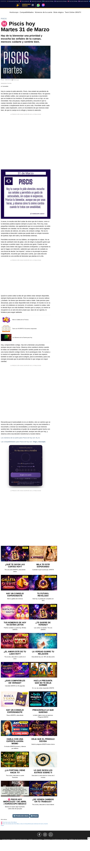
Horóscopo (14, 12)
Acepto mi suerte (25, 475)
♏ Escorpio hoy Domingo (48, 1)
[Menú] (33, 5)
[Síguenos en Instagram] (45, 834)
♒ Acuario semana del (83, 1)
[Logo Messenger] (43, 5)
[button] (26, 457)
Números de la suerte (43, 12)
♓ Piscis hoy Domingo (73, 1)
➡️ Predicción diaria (21, 816)
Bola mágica (59, 12)
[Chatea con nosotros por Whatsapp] (51, 834)
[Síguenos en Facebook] (39, 834)
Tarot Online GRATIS (73, 12)
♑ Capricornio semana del (35, 1)
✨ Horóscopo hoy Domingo (13, 1)
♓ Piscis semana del (24, 1)
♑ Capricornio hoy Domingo (60, 1)
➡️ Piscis (34, 816)
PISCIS (4, 19)
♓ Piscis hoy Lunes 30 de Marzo (9, 822)
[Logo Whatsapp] (38, 4)
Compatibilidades (27, 12)
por (4, 86)
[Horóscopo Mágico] (17, 5)
